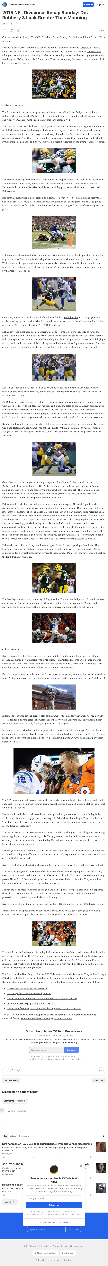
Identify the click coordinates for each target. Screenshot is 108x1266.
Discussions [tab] (24, 1136)
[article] (54, 1150)
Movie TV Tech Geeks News (35, 1018)
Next (97, 1080)
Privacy (56, 1246)
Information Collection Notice (53, 1214)
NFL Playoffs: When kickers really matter (29, 993)
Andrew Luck (94, 51)
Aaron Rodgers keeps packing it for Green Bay (31, 1003)
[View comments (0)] (12, 30)
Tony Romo (62, 482)
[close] (81, 1166)
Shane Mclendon (63, 1018)
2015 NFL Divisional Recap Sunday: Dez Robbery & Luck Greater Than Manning (54, 1015)
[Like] (5, 30)
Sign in (100, 4)
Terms (64, 1246)
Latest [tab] (13, 1136)
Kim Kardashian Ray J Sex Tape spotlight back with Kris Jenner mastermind (47, 1143)
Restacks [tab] (21, 1101)
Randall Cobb (71, 317)
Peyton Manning (31, 55)
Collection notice (76, 1246)
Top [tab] (5, 1136)
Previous (13, 1080)
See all (7, 1202)
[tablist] (14, 1101)
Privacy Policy (75, 1214)
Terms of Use (67, 1211)
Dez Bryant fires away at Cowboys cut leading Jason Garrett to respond (44, 1008)
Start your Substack (46, 1253)
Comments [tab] (9, 1101)
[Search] (103, 1136)
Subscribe (88, 4)
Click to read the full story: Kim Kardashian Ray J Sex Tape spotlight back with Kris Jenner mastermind (44, 1149)
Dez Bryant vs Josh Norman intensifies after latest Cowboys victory (42, 998)
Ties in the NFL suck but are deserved (27, 989)
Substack (40, 1260)
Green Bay (85, 48)
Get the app (68, 1253)
